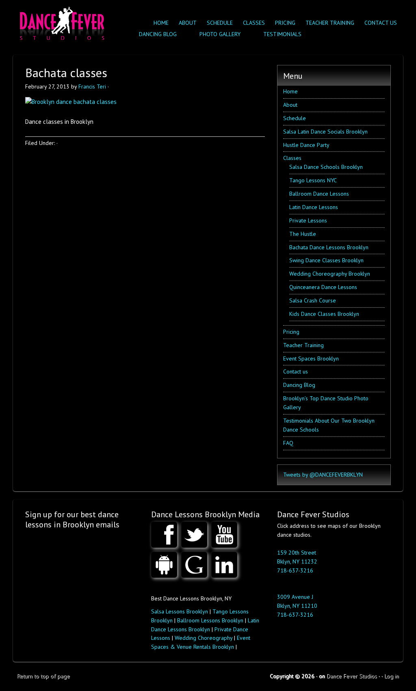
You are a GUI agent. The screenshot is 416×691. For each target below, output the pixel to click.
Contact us (380, 22)
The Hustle (302, 234)
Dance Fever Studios (352, 676)
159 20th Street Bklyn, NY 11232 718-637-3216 (297, 561)
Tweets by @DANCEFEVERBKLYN (323, 474)
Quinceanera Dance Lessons (323, 287)
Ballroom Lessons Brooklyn (210, 620)
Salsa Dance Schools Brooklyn (326, 167)
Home (161, 22)
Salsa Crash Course (312, 300)
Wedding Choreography (203, 637)
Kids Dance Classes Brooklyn (324, 313)
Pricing (285, 22)
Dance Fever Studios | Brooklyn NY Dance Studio (60, 21)
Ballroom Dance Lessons (319, 193)
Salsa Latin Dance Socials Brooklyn (325, 131)
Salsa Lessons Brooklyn (179, 611)
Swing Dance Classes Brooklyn (326, 260)
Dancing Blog (299, 385)
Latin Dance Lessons (313, 207)
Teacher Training (330, 22)
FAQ (288, 443)
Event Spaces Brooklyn (311, 358)
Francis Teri (92, 86)
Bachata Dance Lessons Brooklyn (328, 247)
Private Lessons (308, 220)
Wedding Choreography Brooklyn (329, 273)
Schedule (220, 22)
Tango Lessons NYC (313, 180)
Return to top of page (43, 676)
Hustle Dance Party (306, 145)
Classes (252, 22)
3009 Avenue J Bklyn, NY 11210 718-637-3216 (297, 605)
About (188, 22)
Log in (391, 676)
